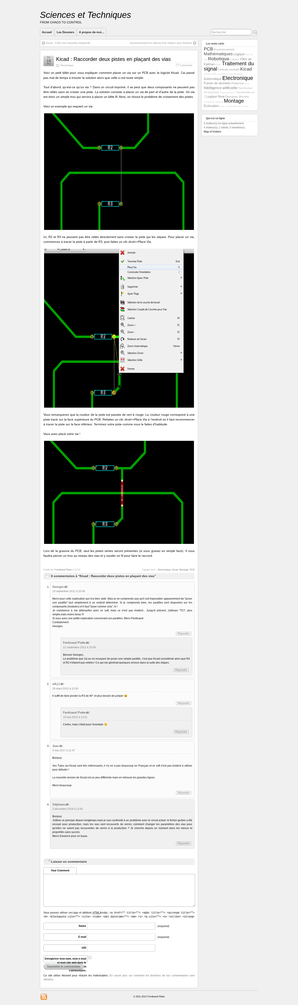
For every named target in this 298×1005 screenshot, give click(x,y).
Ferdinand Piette (63, 569)
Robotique (218, 58)
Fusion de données (217, 83)
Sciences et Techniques (85, 15)
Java (221, 106)
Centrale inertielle (229, 69)
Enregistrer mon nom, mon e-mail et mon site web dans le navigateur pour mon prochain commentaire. (65, 959)
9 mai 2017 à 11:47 (63, 750)
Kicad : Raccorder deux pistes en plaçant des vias (113, 59)
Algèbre (219, 102)
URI (84, 947)
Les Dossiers (65, 32)
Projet (218, 64)
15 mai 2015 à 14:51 (75, 717)
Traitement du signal (229, 66)
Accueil (47, 32)
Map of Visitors (212, 131)
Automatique (213, 79)
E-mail (82, 936)
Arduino (208, 74)
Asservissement (224, 49)
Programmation (227, 92)
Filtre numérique (220, 74)
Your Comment (60, 870)
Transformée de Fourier (236, 106)
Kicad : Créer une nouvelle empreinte (68, 43)
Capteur (235, 59)
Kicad (175, 569)
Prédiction (237, 83)
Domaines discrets (237, 96)
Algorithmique (236, 74)
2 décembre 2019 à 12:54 (67, 808)
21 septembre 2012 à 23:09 (79, 647)
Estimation (211, 106)
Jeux (247, 83)
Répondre (184, 633)
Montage (183, 569)
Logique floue (215, 96)
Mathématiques (218, 54)
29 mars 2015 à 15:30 (65, 688)
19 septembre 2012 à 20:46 (68, 591)
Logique (239, 54)
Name (82, 925)
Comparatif (209, 102)
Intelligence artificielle (220, 88)
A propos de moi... (91, 32)
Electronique (67, 65)
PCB (192, 569)
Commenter (186, 65)
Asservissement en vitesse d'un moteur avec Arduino (161, 43)
